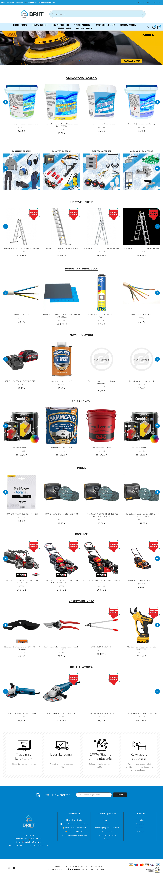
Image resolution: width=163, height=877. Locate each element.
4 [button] (83, 60)
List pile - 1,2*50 (21, 381)
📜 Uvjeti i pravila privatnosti (74, 828)
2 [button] (76, 60)
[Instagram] (9, 868)
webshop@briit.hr (47, 2)
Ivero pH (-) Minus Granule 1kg (61, 124)
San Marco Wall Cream (22, 448)
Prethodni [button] (5, 102)
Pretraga (142, 14)
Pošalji (120, 795)
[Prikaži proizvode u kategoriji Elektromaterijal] (21, 171)
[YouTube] (14, 868)
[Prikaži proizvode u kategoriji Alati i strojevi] (101, 171)
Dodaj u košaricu (29, 102)
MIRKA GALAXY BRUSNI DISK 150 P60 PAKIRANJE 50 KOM (21, 515)
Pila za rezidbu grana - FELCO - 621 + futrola (61, 648)
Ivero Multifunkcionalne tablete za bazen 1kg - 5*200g (21, 125)
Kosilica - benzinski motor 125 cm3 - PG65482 (61, 581)
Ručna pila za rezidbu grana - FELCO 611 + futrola (102, 648)
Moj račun (140, 820)
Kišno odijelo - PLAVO (61, 381)
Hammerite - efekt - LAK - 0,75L (101, 448)
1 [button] (73, 60)
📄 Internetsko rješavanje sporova (74, 824)
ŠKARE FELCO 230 (142, 647)
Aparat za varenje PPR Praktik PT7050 (141, 713)
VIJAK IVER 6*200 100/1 (101, 381)
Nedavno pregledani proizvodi (107, 828)
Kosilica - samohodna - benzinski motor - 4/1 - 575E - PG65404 (101, 581)
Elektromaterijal (21, 151)
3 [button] (80, 60)
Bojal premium (141, 448)
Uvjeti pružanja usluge (107, 835)
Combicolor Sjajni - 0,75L (62, 448)
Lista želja (140, 831)
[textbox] (97, 14)
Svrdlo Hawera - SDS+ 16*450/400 (61, 713)
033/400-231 (31, 2)
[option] (81, 48)
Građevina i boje (141, 151)
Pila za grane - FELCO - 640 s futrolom (22, 647)
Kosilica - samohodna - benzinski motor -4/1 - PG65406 (141, 581)
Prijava (156, 2)
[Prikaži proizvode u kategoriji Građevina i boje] (141, 171)
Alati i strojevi (101, 151)
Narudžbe (140, 824)
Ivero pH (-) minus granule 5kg (101, 124)
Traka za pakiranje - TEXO (141, 315)
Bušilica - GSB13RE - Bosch (22, 713)
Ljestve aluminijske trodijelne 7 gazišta (141, 248)
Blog (107, 824)
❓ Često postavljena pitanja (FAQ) (74, 835)
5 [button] (86, 60)
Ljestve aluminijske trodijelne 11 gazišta (101, 248)
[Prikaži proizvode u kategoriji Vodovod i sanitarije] (61, 171)
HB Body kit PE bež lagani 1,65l (141, 381)
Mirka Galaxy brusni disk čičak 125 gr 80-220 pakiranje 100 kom (61, 515)
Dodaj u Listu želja (24, 102)
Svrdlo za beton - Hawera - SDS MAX (101, 713)
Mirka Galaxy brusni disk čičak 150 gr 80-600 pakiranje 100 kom (101, 515)
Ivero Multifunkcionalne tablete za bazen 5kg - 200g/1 (101, 316)
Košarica (140, 828)
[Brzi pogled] (14, 102)
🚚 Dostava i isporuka (74, 831)
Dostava (73, 869)
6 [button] (90, 60)
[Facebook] (4, 868)
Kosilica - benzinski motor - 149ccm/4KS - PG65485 (21, 581)
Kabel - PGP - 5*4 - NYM (21, 315)
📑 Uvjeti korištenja (74, 820)
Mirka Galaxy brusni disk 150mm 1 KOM (62, 315)
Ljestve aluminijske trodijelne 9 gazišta (21, 248)
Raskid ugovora (107, 831)
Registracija (143, 2)
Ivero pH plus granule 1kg (141, 124)
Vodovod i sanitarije (61, 151)
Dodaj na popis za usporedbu (19, 102)
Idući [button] (157, 102)
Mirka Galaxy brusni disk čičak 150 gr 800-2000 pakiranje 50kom (141, 515)
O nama (107, 839)
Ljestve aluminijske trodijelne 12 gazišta (61, 248)
